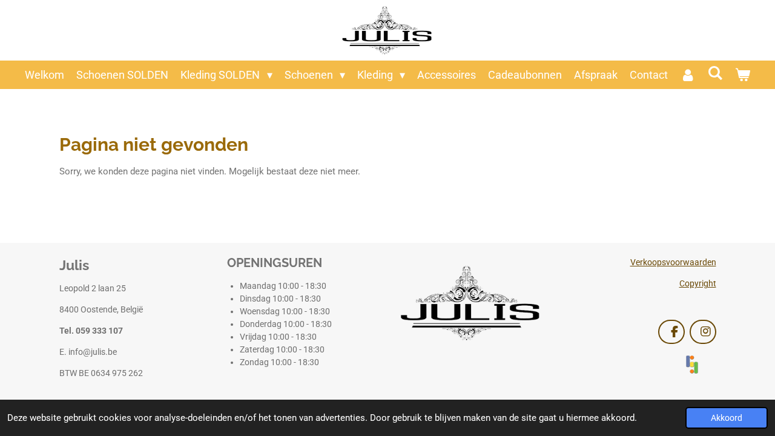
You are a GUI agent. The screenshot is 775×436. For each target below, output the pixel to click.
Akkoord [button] (726, 418)
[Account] (687, 75)
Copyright (697, 283)
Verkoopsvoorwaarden (673, 262)
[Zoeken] (714, 73)
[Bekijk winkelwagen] (742, 75)
